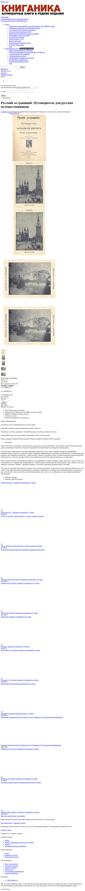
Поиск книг (9, 869)
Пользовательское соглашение (15, 846)
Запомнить (7, 98)
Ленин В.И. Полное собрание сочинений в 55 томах (19, 613)
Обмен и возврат (11, 868)
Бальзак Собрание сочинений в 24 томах (15, 646)
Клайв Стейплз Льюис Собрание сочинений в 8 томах (20, 812)
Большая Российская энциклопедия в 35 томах (17, 713)
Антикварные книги (14, 112)
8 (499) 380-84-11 (14, 21)
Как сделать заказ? (11, 864)
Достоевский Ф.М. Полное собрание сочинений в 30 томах (22, 579)
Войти (7, 840)
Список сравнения (11, 873)
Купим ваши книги (12, 857)
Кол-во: (3, 399)
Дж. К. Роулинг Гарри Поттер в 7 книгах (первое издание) (21, 546)
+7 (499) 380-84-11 (11, 880)
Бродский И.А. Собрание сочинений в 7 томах (17, 512)
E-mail (3, 91)
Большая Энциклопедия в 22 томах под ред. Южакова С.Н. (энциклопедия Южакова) (31, 745)
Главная (3, 112)
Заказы (7, 844)
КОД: (3, 378)
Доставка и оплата (11, 866)
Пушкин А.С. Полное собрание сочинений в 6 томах (19, 680)
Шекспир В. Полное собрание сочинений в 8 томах (19, 779)
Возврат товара (6, 830)
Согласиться (5, 889)
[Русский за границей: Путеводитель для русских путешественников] (29, 160)
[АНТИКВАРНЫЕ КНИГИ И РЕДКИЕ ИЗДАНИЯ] (33, 15)
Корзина (4, 73)
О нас (7, 853)
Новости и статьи (11, 855)
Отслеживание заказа (8, 87)
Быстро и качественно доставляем (13, 816)
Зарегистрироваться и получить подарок (19, 842)
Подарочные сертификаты (14, 871)
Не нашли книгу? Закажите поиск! (13, 823)
